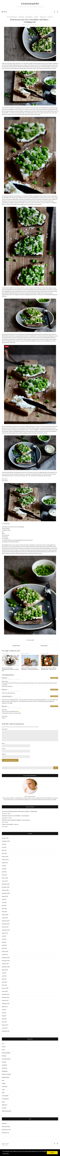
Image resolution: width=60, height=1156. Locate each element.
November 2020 (5, 887)
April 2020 (4, 908)
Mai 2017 (4, 1015)
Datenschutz (5, 1143)
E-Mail (3, 748)
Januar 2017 (5, 1028)
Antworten (54, 677)
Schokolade (4, 1086)
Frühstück (4, 1055)
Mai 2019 (4, 942)
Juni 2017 (4, 1012)
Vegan (3, 1101)
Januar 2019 (5, 954)
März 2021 (4, 875)
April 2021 (4, 871)
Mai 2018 (4, 979)
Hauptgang (21, 16)
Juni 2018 (4, 976)
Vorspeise (50, 16)
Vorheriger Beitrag (16, 645)
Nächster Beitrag (44, 645)
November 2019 (5, 924)
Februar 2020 (5, 914)
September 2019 (6, 930)
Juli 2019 (4, 936)
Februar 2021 (5, 878)
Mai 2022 (4, 850)
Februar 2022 (5, 856)
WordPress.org (5, 1132)
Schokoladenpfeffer (30, 3)
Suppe (3, 1089)
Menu (5, 11)
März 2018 (4, 985)
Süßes (3, 1092)
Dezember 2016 (5, 1031)
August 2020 (5, 896)
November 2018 (5, 960)
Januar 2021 (5, 881)
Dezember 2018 (5, 957)
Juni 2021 (4, 868)
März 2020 (4, 911)
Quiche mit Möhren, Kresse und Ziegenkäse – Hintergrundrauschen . (30, 669)
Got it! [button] (52, 1152)
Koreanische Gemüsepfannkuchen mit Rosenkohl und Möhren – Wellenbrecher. (20, 811)
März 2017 (4, 1022)
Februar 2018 (5, 988)
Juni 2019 (4, 939)
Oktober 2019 (5, 927)
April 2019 (4, 945)
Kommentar (5, 729)
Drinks (3, 1049)
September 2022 (6, 841)
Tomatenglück (5, 1095)
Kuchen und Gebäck (6, 1074)
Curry (3, 1043)
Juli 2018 (4, 973)
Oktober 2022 (5, 838)
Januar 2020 (5, 917)
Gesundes (4, 1062)
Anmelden (4, 1123)
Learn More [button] (5, 1153)
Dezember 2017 (5, 994)
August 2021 (5, 862)
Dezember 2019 (5, 920)
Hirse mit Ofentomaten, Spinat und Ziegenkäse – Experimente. (48, 668)
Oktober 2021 (5, 859)
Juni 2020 (4, 902)
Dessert (3, 1046)
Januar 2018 (5, 991)
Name (3, 743)
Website (4, 754)
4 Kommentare (34, 24)
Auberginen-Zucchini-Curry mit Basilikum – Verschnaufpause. (15, 815)
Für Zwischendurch (12, 16)
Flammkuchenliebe (6, 1052)
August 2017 (5, 1006)
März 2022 (4, 853)
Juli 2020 (4, 899)
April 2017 (4, 1018)
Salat (3, 1080)
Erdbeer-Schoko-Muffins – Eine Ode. (10, 824)
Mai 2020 (4, 905)
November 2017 (5, 997)
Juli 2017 (4, 1009)
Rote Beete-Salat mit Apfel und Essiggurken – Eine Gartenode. (16, 820)
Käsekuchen (4, 1068)
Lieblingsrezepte (5, 1077)
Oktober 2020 (5, 890)
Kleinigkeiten (29, 16)
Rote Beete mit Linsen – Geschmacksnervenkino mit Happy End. (10, 669)
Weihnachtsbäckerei (6, 1111)
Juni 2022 (4, 847)
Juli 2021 (4, 865)
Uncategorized (5, 1098)
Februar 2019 (5, 951)
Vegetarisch (43, 16)
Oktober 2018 (5, 963)
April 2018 (4, 982)
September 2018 (6, 966)
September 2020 (6, 893)
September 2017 (6, 1003)
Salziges (36, 16)
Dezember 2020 (5, 884)
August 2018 (5, 969)
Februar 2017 (5, 1025)
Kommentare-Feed (6, 1129)
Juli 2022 (4, 844)
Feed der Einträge (6, 1126)
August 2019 (5, 933)
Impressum (5, 1144)
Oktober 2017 (5, 1000)
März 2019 (4, 948)
